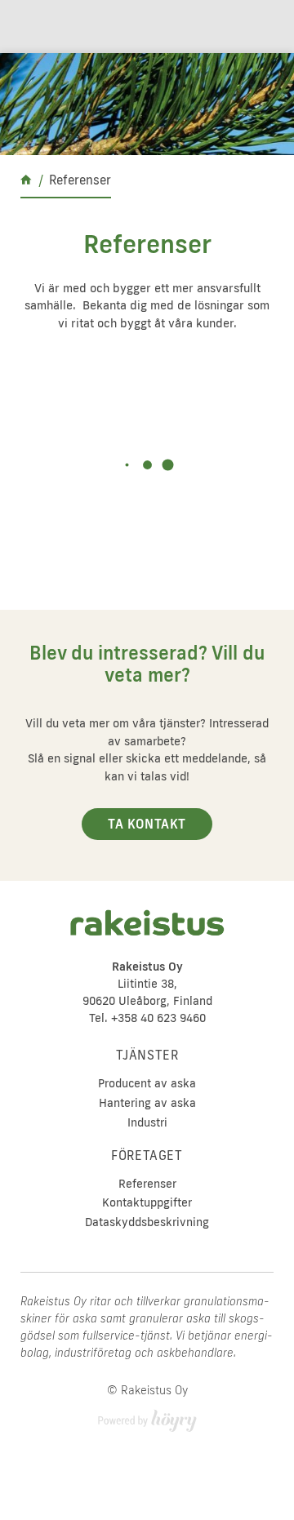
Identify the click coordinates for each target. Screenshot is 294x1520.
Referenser (147, 1184)
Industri (147, 1123)
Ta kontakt (147, 824)
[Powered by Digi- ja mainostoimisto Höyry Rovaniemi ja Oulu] (147, 1415)
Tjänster (147, 1055)
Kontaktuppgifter (147, 1203)
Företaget (146, 1156)
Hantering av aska (147, 1103)
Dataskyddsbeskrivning (147, 1222)
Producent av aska (147, 1084)
